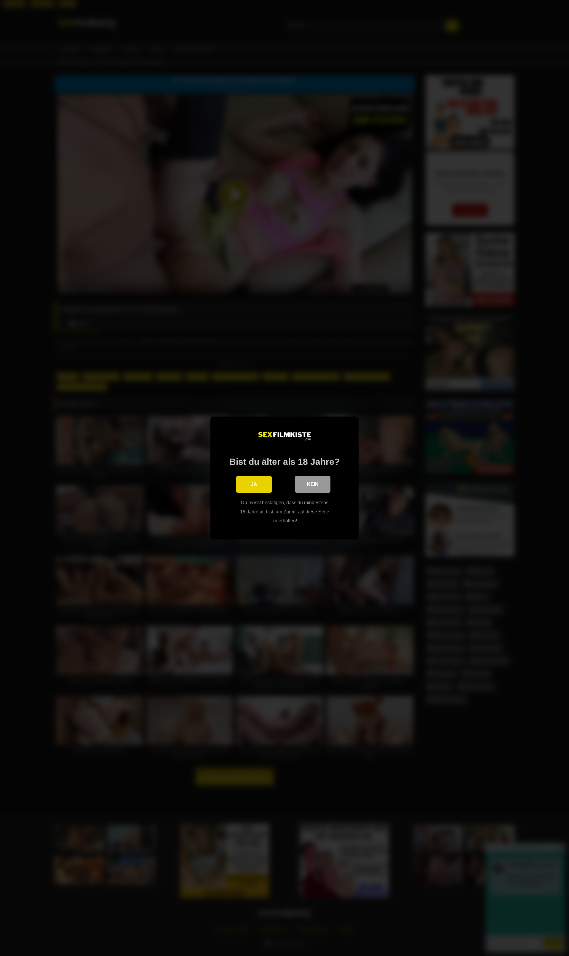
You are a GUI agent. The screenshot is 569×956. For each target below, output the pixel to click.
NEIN (313, 484)
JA (254, 484)
